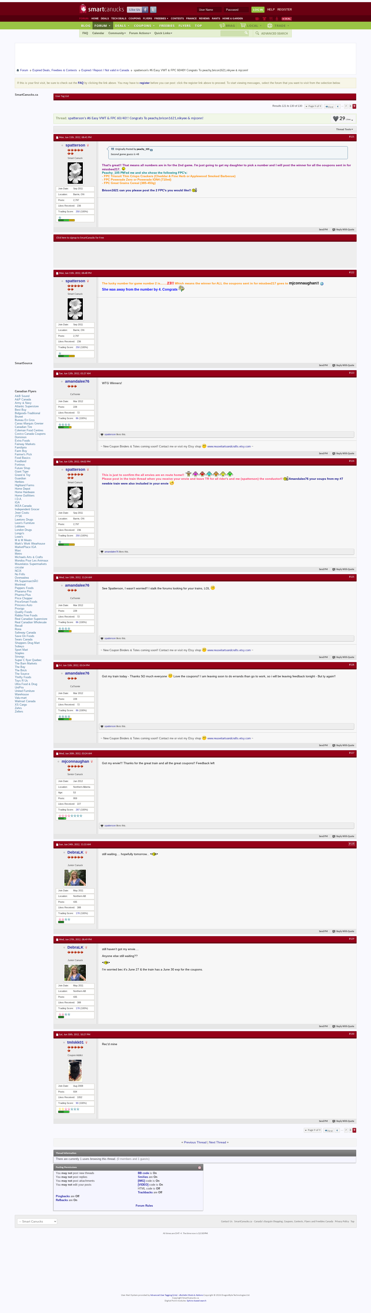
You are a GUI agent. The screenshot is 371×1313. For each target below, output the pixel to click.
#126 (351, 665)
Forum (102, 25)
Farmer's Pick (23, 454)
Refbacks (62, 1200)
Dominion (20, 437)
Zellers (19, 711)
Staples (19, 653)
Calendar (98, 33)
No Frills (20, 574)
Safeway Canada (25, 632)
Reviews (204, 18)
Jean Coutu (22, 512)
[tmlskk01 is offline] (75, 1070)
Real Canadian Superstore (31, 618)
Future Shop (22, 468)
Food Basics (22, 457)
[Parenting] (276, 19)
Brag (230, 25)
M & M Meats (23, 540)
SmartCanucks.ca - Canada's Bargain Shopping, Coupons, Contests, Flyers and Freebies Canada (283, 1221)
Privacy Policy (342, 1221)
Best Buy (20, 409)
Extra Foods (22, 440)
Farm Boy (21, 451)
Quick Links (162, 33)
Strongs (19, 656)
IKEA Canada (23, 505)
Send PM (323, 230)
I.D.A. (18, 499)
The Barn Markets (26, 663)
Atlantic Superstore (27, 406)
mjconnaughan (75, 761)
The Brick (21, 670)
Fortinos (20, 464)
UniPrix (19, 687)
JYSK (18, 516)
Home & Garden (232, 18)
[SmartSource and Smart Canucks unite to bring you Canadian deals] (32, 372)
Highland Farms (24, 485)
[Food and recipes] (270, 19)
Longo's (19, 533)
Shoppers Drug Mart (27, 642)
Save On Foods (24, 636)
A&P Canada (23, 399)
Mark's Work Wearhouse (30, 543)
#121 (351, 137)
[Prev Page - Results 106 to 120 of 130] (338, 106)
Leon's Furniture (25, 523)
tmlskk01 (75, 1042)
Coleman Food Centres (29, 430)
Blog (86, 25)
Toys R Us (21, 680)
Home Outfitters (25, 495)
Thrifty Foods (23, 677)
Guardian (20, 478)
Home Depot (22, 488)
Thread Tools (343, 129)
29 (345, 119)
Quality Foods (23, 612)
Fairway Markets (25, 444)
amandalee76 (77, 381)
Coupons (135, 18)
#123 (351, 373)
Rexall (19, 625)
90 (77, 1103)
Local (254, 25)
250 (78, 211)
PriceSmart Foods (26, 601)
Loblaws (20, 526)
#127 (351, 753)
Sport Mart (21, 649)
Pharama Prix (23, 591)
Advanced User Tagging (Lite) (163, 1295)
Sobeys (19, 646)
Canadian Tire (23, 427)
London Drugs (23, 529)
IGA (17, 502)
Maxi (18, 550)
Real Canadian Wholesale (31, 622)
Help (271, 9)
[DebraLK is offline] (75, 878)
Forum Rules (144, 1205)
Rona (18, 629)
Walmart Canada (25, 701)
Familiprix (21, 447)
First (330, 107)
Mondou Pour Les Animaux (31, 560)
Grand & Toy (22, 475)
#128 (351, 844)
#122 (351, 272)
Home (95, 18)
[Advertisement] (135, 254)
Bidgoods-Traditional (27, 413)
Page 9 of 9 (315, 106)
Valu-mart (21, 697)
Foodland (20, 461)
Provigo (19, 608)
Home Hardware (25, 492)
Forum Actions (139, 33)
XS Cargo (21, 704)
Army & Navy (23, 402)
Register (284, 9)
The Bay (20, 667)
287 (78, 809)
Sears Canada (23, 639)
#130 (351, 1034)
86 (77, 418)
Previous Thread (195, 1142)
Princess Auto (23, 605)
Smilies (143, 1177)
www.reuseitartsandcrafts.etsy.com (229, 446)
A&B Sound (22, 396)
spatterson (75, 145)
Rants (216, 18)
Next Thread (217, 1142)
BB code (143, 1173)
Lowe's (19, 536)
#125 (351, 577)
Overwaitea (22, 577)
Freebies (161, 18)
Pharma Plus (23, 594)
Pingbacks (63, 1196)
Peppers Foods (24, 588)
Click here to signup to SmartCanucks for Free (80, 238)
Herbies (19, 481)
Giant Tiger (22, 471)
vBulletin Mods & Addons (191, 1295)
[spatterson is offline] (75, 173)
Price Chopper (23, 598)
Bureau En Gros (25, 420)
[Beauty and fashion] (264, 19)
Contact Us (227, 1221)
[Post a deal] (286, 19)
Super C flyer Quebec (28, 660)
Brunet (19, 416)
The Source (22, 673)
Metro (18, 553)
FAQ (85, 33)
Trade (281, 25)
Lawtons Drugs (24, 519)
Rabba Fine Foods (26, 615)
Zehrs (18, 708)
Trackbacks (145, 1192)
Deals (105, 18)
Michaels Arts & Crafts (29, 557)
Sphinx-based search (196, 1301)
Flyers (147, 18)
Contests (177, 18)
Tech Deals (118, 18)
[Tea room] (257, 19)
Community (116, 33)
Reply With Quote (345, 230)
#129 (351, 939)
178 (78, 913)
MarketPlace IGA (25, 547)
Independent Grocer (27, 509)
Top (198, 25)
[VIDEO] (143, 1184)
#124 (351, 461)
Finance (191, 18)
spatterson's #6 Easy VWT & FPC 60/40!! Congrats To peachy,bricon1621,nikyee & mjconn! (136, 118)
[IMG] (141, 1180)
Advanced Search (274, 33)
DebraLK (75, 852)
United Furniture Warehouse (25, 692)
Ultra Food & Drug (26, 684)
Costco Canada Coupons (30, 433)
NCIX (18, 570)
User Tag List (62, 96)
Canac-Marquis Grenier (29, 423)
